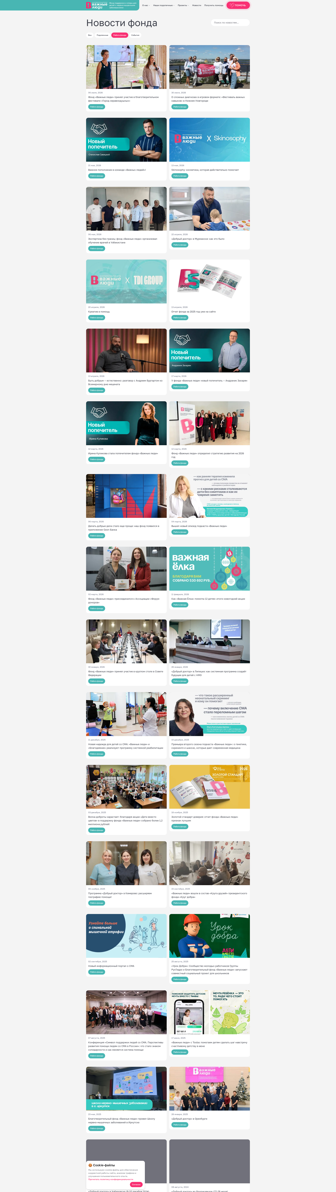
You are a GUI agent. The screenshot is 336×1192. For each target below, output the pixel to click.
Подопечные (102, 35)
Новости (196, 5)
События (135, 35)
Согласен (136, 1184)
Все (89, 35)
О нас (145, 5)
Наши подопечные (163, 5)
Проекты (182, 5)
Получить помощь (213, 5)
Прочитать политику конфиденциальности (110, 1179)
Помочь (240, 5)
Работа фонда (119, 35)
